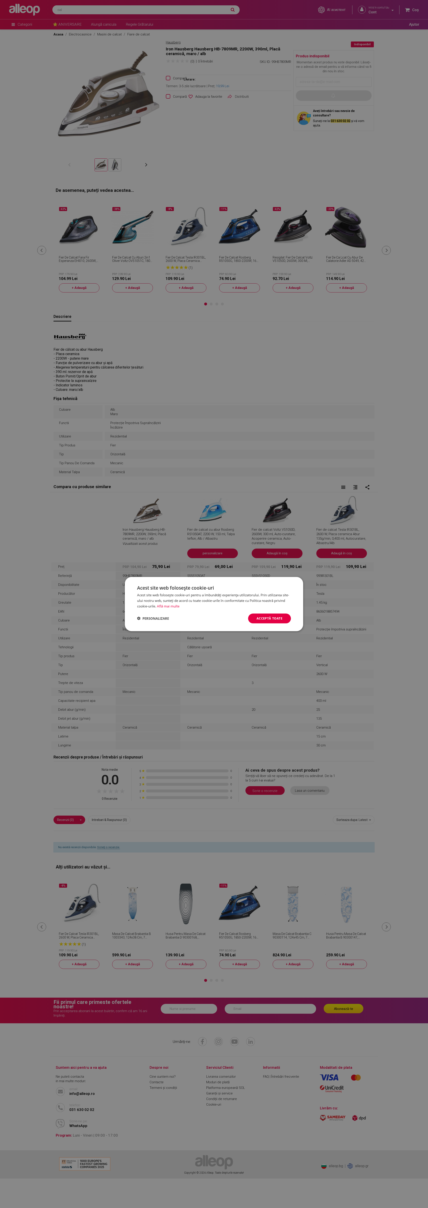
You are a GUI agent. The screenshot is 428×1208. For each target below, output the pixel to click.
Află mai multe (168, 606)
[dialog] (214, 604)
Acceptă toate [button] (269, 618)
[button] (153, 618)
